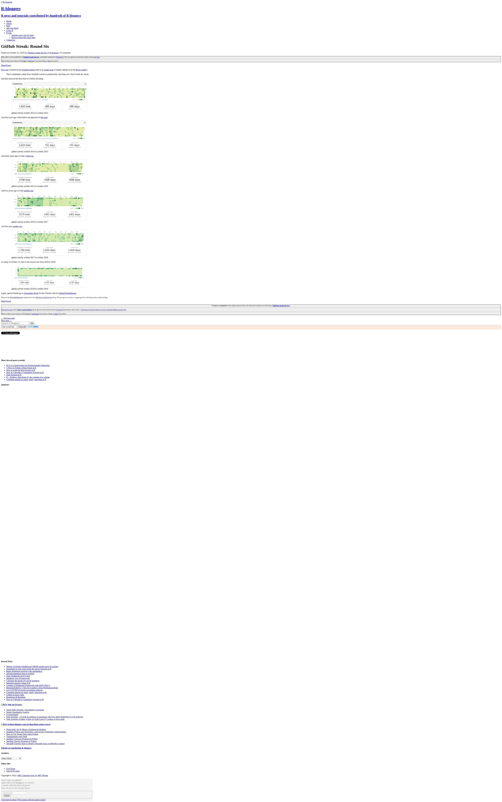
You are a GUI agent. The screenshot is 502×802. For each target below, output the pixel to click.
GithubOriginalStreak (67, 293)
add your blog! (12, 28)
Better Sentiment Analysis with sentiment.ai (24, 671)
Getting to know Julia (15, 695)
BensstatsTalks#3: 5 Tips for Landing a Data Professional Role (32, 688)
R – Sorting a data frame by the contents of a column (28, 377)
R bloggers (54, 53)
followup (30, 156)
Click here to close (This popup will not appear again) (23, 800)
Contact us (10, 40)
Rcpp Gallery (81, 70)
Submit (7, 796)
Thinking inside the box (37, 53)
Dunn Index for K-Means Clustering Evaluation (26, 729)
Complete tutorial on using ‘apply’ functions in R (26, 692)
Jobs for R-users (15, 704)
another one (28, 191)
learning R (60, 310)
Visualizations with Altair (16, 736)
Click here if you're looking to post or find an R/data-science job (103, 310)
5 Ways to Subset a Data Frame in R (21, 368)
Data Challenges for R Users (18, 676)
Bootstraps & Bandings (15, 697)
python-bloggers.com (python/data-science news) (29, 724)
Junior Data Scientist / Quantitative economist (25, 710)
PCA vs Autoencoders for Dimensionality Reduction (28, 365)
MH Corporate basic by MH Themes (33, 775)
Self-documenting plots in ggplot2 (20, 673)
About (9, 23)
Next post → (6, 320)
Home (8, 21)
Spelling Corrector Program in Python (22, 739)
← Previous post (8, 318)
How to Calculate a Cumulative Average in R (25, 372)
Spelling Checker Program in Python (21, 741)
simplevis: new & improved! (18, 678)
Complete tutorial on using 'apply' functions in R (26, 379)
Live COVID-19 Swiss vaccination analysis (24, 690)
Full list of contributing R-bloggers (16, 748)
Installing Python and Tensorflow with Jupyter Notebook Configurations (36, 732)
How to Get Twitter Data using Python (22, 734)
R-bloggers (59, 57)
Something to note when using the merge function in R (28, 669)
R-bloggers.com (7, 310)
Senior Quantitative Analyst (17, 712)
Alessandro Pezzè (31, 293)
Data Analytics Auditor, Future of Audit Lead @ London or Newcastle (35, 719)
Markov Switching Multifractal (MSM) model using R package (32, 666)
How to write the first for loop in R (20, 370)
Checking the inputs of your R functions (22, 681)
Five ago (4, 70)
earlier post (48, 70)
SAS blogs (10, 769)
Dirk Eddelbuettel (16, 297)
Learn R (9, 30)
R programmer (12, 714)
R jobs (9, 33)
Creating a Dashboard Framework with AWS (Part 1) (28, 685)
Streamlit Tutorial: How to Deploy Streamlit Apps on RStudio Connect (35, 743)
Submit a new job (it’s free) (23, 35)
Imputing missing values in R (18, 683)
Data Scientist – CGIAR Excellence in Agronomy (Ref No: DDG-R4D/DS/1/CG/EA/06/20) (44, 717)
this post (44, 117)
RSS (8, 26)
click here (31, 61)
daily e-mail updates (24, 310)
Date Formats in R (13, 375)
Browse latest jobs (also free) (23, 37)
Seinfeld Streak (28, 70)
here (98, 57)
